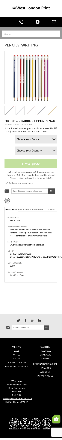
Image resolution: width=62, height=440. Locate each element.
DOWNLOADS (37, 209)
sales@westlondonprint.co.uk (17, 398)
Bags (16, 351)
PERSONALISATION (24, 209)
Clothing (45, 347)
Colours (8, 136)
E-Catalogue (45, 368)
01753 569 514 (20, 401)
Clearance (45, 358)
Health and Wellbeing (16, 366)
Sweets (16, 358)
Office (16, 355)
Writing (16, 347)
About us (45, 372)
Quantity (8, 148)
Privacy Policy (45, 376)
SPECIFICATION (11, 209)
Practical (45, 351)
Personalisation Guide (45, 364)
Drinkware (45, 355)
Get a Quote (31, 164)
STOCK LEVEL (50, 209)
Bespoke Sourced (17, 362)
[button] (19, 183)
